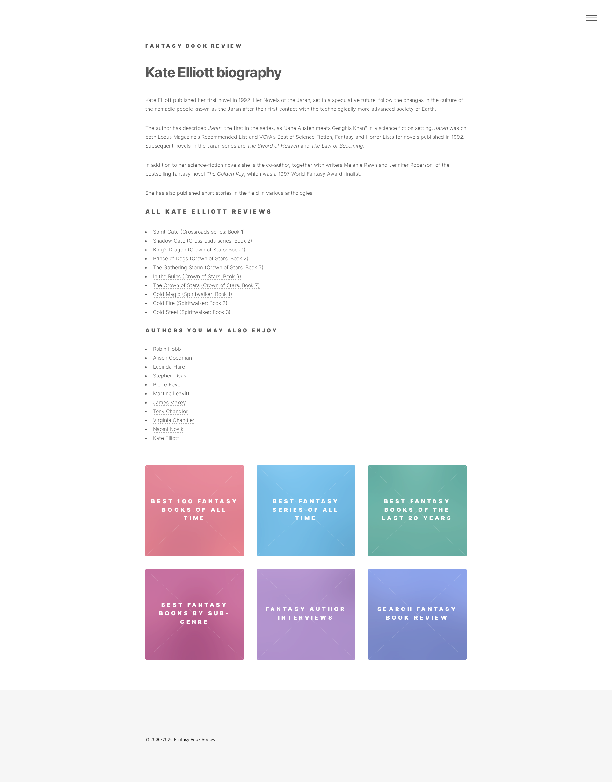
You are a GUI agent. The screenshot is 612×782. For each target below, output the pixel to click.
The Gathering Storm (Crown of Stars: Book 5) (208, 267)
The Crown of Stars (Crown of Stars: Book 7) (206, 285)
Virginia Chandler (173, 420)
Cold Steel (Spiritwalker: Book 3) (192, 312)
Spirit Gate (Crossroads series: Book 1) (199, 232)
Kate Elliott (166, 438)
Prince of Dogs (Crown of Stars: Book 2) (201, 258)
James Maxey (169, 402)
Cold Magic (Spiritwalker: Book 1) (192, 294)
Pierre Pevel (167, 384)
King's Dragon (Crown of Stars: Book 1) (199, 249)
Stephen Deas (169, 375)
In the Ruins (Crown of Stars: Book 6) (197, 276)
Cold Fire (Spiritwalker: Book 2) (190, 303)
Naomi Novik (168, 429)
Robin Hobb (167, 349)
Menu (591, 17)
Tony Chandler (170, 411)
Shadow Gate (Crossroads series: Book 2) (202, 240)
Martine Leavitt (171, 393)
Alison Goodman (172, 358)
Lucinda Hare (169, 366)
